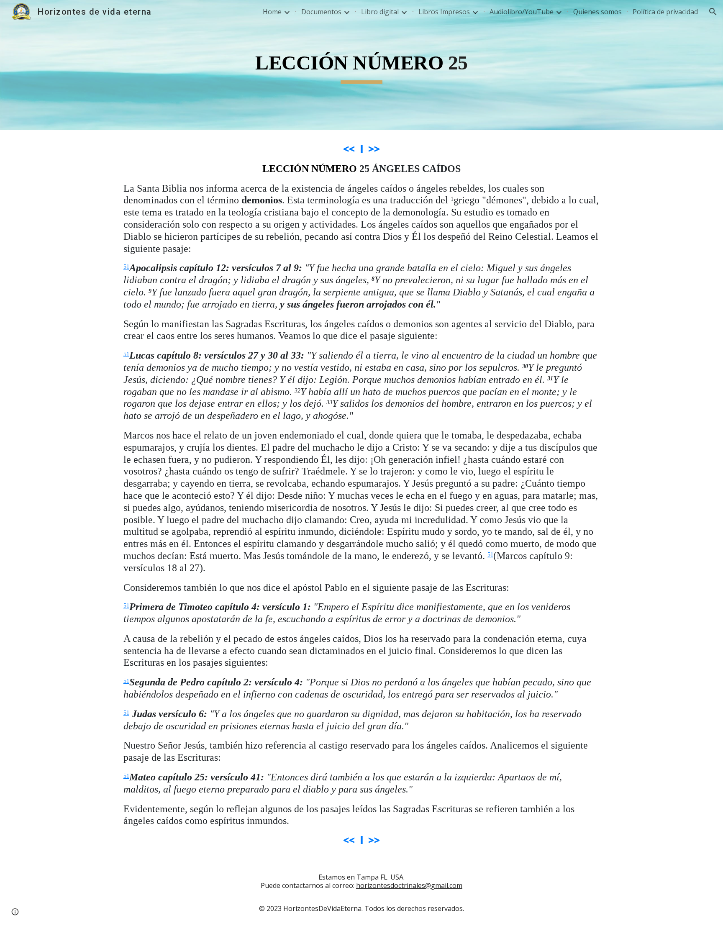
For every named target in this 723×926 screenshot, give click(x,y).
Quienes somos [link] (597, 11)
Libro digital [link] (380, 11)
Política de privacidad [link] (665, 11)
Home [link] (272, 11)
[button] (713, 12)
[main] (361, 65)
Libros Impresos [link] (444, 11)
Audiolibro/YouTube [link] (522, 11)
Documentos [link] (321, 11)
